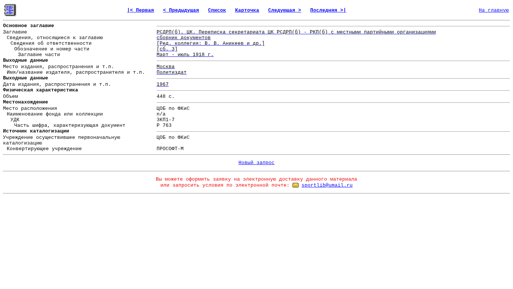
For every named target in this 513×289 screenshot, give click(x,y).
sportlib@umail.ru (327, 185)
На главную (494, 10)
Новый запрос (256, 163)
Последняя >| (328, 10)
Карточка (247, 10)
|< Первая (140, 10)
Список (217, 10)
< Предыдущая (181, 10)
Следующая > (284, 10)
